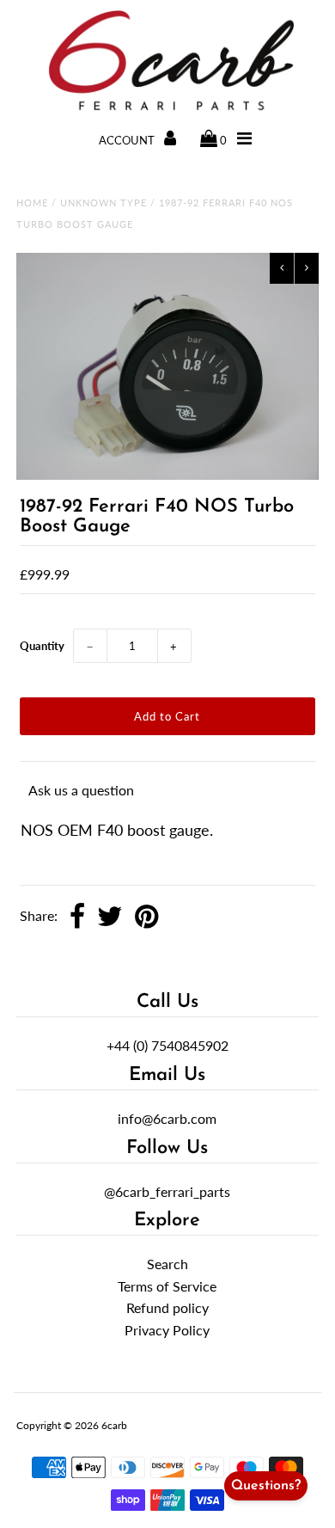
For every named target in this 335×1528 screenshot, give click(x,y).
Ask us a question (81, 790)
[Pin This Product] (146, 917)
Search (167, 1263)
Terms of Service (167, 1286)
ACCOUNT (128, 140)
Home (32, 202)
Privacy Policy (167, 1330)
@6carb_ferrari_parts (167, 1191)
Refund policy (167, 1307)
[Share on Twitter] (110, 917)
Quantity (42, 646)
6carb (114, 1425)
